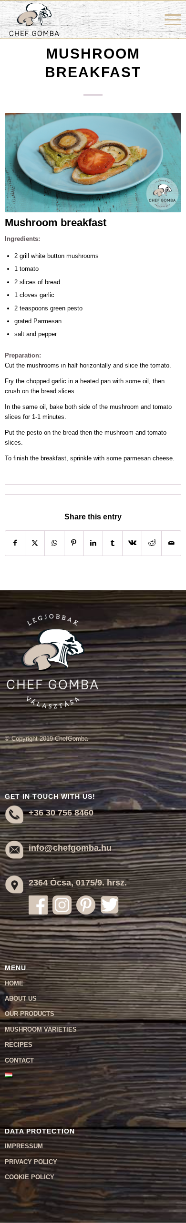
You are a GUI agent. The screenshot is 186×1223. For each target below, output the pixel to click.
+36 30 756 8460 (61, 812)
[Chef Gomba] (75, 19)
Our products (29, 1013)
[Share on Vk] (132, 543)
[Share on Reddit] (151, 543)
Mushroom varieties (41, 1029)
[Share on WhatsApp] (54, 543)
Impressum (24, 1146)
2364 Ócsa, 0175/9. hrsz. (78, 882)
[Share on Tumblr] (112, 543)
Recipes (18, 1044)
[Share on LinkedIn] (93, 543)
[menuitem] (168, 19)
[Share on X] (34, 543)
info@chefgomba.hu (70, 848)
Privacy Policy (31, 1161)
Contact (19, 1060)
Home (14, 983)
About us (21, 998)
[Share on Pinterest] (73, 543)
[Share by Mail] (171, 543)
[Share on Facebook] (15, 543)
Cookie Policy (29, 1177)
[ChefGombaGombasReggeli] (93, 162)
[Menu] (168, 19)
